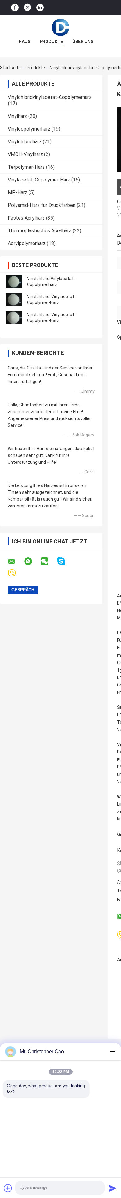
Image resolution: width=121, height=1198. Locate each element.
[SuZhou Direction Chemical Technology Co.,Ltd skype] (65, 561)
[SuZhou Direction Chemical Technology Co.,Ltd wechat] (48, 561)
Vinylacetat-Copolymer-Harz (39, 180)
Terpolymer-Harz (26, 167)
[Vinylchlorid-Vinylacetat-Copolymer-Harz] (14, 299)
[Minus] (112, 1051)
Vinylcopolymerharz (29, 129)
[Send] (112, 1188)
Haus (24, 41)
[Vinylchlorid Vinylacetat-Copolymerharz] (14, 281)
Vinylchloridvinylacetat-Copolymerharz (50, 97)
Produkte (51, 41)
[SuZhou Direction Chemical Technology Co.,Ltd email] (15, 561)
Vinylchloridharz (25, 142)
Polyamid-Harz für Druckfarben (41, 205)
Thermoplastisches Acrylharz (39, 231)
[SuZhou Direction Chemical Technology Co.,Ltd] (60, 27)
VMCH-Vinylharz (25, 154)
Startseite (10, 67)
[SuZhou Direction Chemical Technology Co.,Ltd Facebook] (14, 7)
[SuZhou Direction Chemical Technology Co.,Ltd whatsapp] (32, 561)
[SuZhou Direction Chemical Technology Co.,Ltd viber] (16, 573)
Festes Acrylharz (26, 218)
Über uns (82, 41)
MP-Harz (17, 192)
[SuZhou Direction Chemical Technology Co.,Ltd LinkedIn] (40, 7)
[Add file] (8, 1188)
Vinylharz (17, 116)
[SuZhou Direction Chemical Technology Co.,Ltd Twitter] (27, 7)
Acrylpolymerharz (27, 243)
